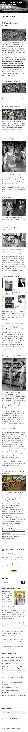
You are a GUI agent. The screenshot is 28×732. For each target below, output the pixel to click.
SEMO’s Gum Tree (17, 657)
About (3, 728)
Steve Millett (5, 660)
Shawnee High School (13, 687)
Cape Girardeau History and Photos (12, 4)
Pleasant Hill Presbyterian (18, 695)
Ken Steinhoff (6, 657)
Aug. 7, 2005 (5, 517)
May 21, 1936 (5, 498)
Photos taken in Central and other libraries (14, 534)
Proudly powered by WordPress (14, 728)
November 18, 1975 (7, 507)
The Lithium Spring (19, 663)
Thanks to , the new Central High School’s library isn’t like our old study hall (14, 530)
